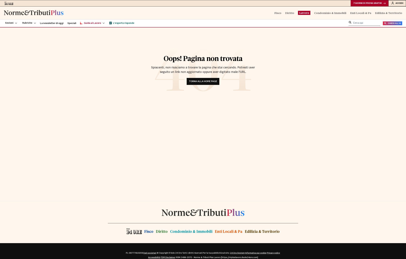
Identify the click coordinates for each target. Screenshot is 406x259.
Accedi (399, 3)
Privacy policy (273, 253)
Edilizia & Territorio (388, 13)
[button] (11, 23)
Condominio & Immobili (330, 13)
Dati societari (149, 253)
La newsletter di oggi (52, 23)
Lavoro (304, 13)
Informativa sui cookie (255, 253)
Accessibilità (154, 257)
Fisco (277, 13)
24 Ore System (237, 253)
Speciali (71, 23)
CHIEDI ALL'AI (394, 23)
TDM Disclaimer (168, 257)
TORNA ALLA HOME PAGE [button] (203, 81)
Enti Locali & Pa (360, 13)
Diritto (289, 13)
